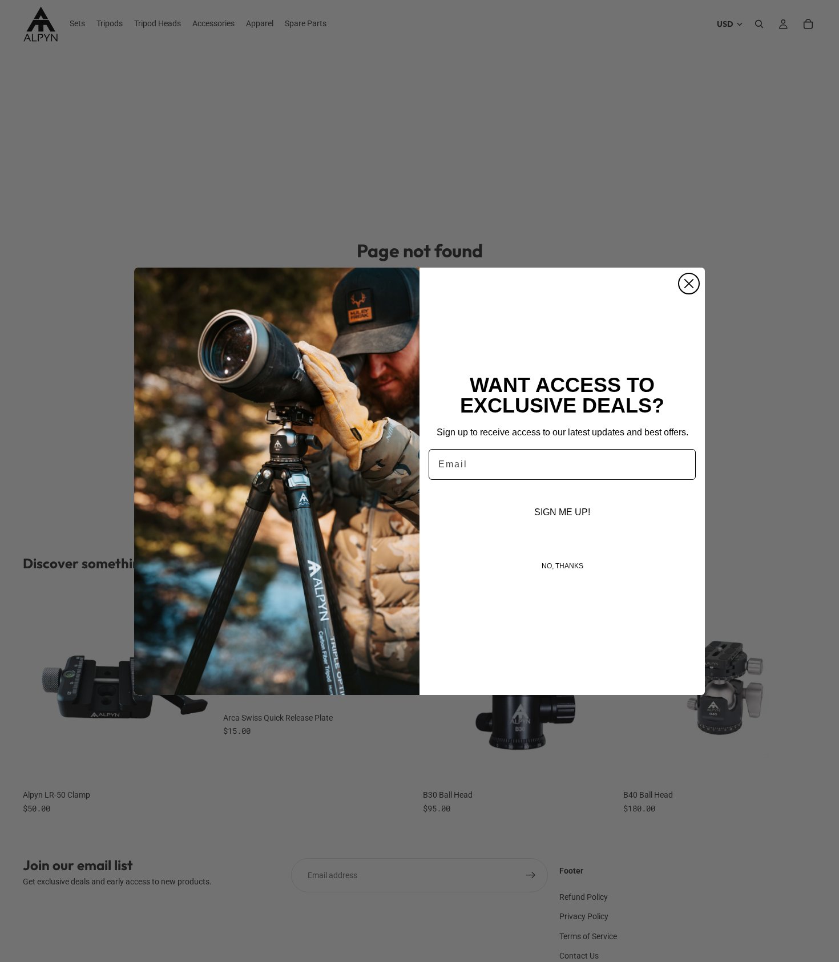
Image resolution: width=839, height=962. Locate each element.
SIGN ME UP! (562, 512)
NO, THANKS (562, 566)
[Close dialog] (689, 283)
